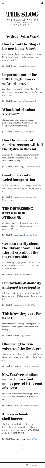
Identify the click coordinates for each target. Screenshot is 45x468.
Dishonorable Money (31, 405)
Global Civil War (29, 305)
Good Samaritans (30, 197)
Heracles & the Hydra (32, 167)
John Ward (6, 66)
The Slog (22, 13)
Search (41, 3)
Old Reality (28, 274)
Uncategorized (30, 66)
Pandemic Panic (32, 439)
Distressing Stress (31, 235)
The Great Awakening (31, 366)
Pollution (27, 336)
